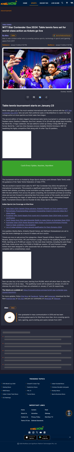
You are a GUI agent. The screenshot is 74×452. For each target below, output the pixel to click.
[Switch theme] (67, 3)
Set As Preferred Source (63, 35)
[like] (27, 97)
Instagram (51, 296)
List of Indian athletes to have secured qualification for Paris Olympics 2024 (34, 227)
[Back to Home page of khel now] (9, 3)
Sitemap (47, 413)
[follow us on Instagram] (33, 432)
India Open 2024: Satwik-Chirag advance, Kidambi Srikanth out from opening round (36, 209)
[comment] (34, 97)
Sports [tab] (34, 3)
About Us (24, 413)
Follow (13, 35)
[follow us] (40, 97)
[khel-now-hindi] (71, 3)
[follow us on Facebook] (29, 432)
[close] (70, 437)
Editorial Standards (37, 420)
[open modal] (69, 413)
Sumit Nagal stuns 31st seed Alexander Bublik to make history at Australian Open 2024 (38, 220)
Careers (33, 410)
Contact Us (24, 417)
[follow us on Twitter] (37, 432)
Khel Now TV (49, 417)
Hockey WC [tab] (44, 3)
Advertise (34, 413)
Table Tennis (6, 24)
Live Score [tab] (55, 3)
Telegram (57, 299)
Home (23, 410)
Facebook (34, 296)
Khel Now (24, 296)
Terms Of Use (25, 420)
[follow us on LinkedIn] (44, 432)
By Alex (5, 35)
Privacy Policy (35, 417)
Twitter (41, 296)
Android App (10, 299)
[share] (46, 97)
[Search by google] (62, 3)
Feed (46, 410)
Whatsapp (48, 299)
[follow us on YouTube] (41, 432)
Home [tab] (25, 3)
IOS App (21, 299)
